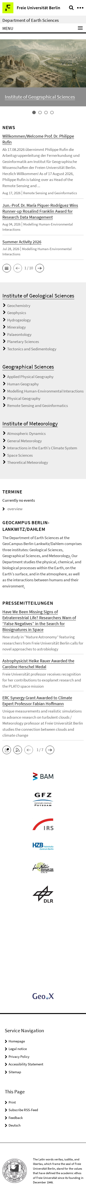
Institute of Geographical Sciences (40, 97)
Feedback (16, 1117)
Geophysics (16, 312)
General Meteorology (24, 440)
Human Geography (23, 384)
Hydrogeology (19, 320)
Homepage (17, 1041)
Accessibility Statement (26, 1064)
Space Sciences (20, 455)
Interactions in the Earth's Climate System (42, 448)
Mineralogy (16, 327)
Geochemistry (18, 305)
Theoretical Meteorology (27, 462)
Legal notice (18, 1048)
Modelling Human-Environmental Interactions (45, 391)
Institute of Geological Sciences (38, 295)
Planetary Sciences (23, 341)
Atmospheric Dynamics (26, 433)
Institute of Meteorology (30, 423)
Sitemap (15, 1072)
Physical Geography (23, 398)
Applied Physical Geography (30, 376)
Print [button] (12, 1102)
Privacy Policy (19, 1056)
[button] (6, 268)
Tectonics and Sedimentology (31, 349)
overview (14, 508)
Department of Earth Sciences (30, 20)
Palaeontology (19, 334)
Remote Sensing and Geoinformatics (37, 405)
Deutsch (15, 1125)
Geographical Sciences (28, 366)
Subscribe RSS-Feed (23, 1110)
